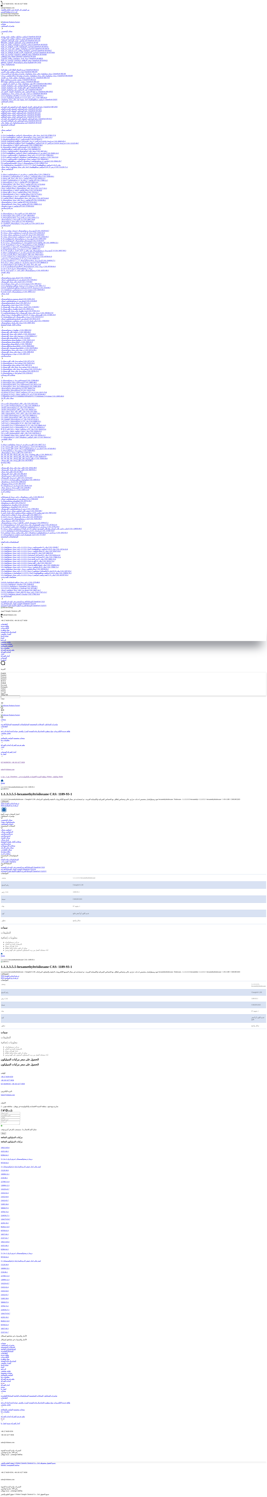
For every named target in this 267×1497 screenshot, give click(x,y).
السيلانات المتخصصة (8, 125)
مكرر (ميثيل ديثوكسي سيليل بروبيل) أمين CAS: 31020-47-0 (21, 431)
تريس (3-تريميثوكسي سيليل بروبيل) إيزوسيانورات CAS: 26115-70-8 (24, 392)
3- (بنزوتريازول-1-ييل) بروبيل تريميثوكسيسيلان (17, 268)
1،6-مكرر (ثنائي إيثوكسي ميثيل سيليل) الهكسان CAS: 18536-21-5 (23, 435)
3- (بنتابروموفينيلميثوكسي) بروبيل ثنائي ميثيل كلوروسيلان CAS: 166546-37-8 (27, 313)
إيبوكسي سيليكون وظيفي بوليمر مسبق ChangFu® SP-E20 (21, 37)
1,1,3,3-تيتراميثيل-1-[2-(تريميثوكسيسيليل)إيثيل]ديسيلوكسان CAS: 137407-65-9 (27, 531)
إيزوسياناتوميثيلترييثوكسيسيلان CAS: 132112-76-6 (18, 390)
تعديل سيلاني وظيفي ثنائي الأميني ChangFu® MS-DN (19, 72)
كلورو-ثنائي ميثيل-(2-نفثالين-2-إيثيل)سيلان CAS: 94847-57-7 (21, 515)
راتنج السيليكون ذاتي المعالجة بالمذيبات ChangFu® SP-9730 (21, 121)
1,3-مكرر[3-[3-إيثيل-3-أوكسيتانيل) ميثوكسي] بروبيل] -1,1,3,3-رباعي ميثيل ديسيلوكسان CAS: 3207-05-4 (36, 571)
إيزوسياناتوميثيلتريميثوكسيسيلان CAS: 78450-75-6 (18, 388)
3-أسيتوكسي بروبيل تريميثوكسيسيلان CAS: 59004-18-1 (20, 196)
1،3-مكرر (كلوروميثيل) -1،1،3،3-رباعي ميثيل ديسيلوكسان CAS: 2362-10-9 (26, 563)
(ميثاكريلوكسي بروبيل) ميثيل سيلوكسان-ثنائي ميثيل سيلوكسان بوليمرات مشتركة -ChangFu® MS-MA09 (37, 76)
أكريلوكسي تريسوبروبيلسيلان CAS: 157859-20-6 (17, 206)
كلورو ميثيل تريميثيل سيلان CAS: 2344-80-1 (16, 487)
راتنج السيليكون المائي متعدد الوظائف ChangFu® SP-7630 (21, 117)
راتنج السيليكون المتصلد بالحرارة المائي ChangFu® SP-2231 (21, 109)
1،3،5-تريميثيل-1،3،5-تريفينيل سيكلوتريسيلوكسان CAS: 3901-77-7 (23, 286)
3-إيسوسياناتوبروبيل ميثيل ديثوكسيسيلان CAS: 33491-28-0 (21, 386)
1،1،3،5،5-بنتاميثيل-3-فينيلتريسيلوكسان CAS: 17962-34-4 (20, 594)
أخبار (2, 654)
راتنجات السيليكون (7, 101)
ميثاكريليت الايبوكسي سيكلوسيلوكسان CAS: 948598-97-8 (20, 149)
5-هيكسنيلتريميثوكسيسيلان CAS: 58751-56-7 (16, 501)
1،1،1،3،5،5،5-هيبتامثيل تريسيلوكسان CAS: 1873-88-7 (19, 588)
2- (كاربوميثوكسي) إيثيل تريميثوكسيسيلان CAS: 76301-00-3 (21, 519)
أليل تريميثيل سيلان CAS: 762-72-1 (13, 521)
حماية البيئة (5, 636)
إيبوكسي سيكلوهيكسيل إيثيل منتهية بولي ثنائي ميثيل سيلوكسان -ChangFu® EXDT (29, 99)
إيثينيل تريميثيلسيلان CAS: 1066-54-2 (13, 482)
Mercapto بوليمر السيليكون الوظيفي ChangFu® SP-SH (19, 42)
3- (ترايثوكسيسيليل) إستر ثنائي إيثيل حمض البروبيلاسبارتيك (21, 264)
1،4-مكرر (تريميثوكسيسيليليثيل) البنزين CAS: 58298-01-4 (20, 405)
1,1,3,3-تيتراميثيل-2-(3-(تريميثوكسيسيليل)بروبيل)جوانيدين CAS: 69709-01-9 (26, 256)
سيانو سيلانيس (6, 356)
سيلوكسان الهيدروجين (8, 577)
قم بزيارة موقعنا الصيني (9, 12)
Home (3, 783)
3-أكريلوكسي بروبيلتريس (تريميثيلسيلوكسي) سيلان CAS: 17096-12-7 (24, 180)
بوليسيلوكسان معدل (8, 64)
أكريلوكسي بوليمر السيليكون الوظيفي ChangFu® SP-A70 (20, 40)
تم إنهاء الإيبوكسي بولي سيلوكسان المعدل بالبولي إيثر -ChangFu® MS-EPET (27, 91)
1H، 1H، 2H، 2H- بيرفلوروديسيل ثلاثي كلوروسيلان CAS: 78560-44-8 (24, 458)
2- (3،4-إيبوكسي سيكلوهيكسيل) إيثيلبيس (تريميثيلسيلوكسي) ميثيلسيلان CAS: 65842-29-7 (31, 161)
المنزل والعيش (6, 634)
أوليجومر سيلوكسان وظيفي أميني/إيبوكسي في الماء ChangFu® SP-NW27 (26, 50)
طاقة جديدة (5, 626)
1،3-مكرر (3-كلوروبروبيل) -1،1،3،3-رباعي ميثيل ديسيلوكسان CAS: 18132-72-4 (27, 561)
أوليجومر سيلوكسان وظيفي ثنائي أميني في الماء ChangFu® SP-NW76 (25, 48)
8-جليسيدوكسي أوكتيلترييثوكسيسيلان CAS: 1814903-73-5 (20, 147)
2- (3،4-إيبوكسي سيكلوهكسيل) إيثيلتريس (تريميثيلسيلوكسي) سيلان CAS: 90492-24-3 (30, 153)
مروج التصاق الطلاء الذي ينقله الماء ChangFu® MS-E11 (20, 70)
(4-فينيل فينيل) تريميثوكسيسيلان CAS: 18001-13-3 (18, 292)
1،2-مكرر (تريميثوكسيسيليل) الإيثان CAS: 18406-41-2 (19, 415)
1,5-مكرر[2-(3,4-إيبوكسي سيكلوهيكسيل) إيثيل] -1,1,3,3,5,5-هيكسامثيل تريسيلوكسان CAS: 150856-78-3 (36, 573)
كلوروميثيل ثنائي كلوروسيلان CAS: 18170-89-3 (17, 460)
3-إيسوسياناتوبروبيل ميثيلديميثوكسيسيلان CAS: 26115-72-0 (21, 384)
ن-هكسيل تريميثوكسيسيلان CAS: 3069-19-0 (16, 330)
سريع (2, 1383)
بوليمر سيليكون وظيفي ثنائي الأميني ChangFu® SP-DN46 (20, 38)
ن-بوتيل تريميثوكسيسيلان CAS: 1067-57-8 (15, 354)
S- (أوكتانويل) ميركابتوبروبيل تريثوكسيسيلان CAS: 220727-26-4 (22, 223)
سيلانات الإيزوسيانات (8, 375)
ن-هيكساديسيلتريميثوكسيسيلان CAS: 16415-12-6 (18, 340)
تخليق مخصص (6, 642)
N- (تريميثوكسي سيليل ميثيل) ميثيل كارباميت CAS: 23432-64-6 (22, 235)
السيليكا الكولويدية (7, 1351)
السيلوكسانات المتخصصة (9, 536)
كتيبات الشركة (6, 652)
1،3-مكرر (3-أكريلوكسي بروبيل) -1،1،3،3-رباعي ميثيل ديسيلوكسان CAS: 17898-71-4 (29, 567)
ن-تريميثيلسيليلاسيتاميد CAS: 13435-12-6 (15, 489)
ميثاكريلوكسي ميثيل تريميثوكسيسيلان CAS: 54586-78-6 (20, 186)
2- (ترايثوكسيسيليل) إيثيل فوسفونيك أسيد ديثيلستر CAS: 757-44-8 (23, 534)
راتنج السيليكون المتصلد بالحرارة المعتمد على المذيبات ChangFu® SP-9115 (26, 119)
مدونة (3, 1387)
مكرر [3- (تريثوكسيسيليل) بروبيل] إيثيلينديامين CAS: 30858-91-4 (22, 427)
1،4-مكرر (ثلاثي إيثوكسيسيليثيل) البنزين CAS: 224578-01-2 (21, 433)
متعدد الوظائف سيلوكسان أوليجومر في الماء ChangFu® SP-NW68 (24, 54)
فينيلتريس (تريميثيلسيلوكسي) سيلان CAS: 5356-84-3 (19, 280)
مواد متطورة (5, 630)
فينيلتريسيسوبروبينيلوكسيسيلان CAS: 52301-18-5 (18, 299)
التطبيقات (4, 624)
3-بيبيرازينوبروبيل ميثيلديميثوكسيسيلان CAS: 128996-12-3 (20, 248)
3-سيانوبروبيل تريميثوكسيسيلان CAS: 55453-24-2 (18, 363)
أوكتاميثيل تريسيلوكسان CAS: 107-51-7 (14, 507)
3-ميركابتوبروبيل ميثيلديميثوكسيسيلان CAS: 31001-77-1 (20, 217)
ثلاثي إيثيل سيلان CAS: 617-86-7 (12, 472)
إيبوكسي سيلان (6, 130)
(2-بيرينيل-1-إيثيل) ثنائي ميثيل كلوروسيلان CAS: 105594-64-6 (21, 517)
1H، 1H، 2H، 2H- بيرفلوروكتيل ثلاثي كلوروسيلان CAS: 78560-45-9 (23, 456)
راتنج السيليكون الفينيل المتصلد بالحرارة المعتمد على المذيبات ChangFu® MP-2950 (29, 107)
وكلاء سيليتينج (5, 462)
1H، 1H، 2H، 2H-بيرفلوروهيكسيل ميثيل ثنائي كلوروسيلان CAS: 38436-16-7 (26, 454)
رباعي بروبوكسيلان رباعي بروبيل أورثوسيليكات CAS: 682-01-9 (22, 497)
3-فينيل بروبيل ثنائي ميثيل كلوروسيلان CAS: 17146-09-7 (20, 307)
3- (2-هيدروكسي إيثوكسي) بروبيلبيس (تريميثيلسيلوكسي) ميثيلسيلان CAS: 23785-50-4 (30, 527)
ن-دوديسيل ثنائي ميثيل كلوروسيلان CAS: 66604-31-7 (19, 336)
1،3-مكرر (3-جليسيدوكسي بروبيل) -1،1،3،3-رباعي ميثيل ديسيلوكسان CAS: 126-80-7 (30, 547)
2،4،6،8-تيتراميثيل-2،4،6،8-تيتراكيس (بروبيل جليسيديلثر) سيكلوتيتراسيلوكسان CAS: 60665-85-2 (33, 141)
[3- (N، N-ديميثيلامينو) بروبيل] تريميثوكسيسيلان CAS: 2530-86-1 (23, 244)
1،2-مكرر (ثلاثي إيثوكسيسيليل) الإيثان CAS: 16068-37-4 (19, 417)
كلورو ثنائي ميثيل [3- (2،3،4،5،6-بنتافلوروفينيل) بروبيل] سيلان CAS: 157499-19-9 (28, 315)
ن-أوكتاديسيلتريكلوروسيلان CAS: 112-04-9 (15, 338)
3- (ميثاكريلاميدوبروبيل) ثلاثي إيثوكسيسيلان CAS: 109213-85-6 (22, 254)
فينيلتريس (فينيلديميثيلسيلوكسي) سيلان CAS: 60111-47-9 (20, 319)
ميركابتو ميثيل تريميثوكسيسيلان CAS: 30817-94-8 (18, 219)
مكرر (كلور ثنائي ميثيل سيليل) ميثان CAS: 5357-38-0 (19, 411)
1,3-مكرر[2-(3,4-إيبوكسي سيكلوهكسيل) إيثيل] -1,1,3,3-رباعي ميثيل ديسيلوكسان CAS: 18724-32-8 (34, 549)
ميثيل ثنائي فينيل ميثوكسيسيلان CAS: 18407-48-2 (18, 323)
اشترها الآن (5, 801)
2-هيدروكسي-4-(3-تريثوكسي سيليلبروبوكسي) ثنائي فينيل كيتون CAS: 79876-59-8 (28, 513)
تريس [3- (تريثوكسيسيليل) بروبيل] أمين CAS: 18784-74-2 (20, 258)
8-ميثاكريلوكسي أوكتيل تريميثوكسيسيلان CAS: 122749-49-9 (21, 190)
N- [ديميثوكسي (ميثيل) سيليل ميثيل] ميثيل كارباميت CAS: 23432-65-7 (25, 237)
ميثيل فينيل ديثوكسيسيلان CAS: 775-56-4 (15, 305)
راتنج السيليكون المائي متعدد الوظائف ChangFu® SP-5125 (21, 113)
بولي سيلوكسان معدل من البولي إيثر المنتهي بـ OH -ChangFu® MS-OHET (26, 84)
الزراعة (3, 640)
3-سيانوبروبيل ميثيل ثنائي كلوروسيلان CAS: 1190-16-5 (19, 367)
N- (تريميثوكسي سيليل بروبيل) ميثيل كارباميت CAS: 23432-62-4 (23, 233)
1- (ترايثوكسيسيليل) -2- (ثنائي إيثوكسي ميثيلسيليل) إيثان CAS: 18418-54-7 (26, 437)
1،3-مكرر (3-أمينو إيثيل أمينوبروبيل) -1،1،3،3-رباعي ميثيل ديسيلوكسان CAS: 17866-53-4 (31, 557)
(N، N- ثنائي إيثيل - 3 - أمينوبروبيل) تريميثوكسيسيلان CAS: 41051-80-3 (25, 270)
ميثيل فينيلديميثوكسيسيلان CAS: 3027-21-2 (16, 303)
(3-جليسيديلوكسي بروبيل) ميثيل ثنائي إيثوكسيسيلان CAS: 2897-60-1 (24, 151)
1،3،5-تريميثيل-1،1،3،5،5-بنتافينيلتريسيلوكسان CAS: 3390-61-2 (22, 95)
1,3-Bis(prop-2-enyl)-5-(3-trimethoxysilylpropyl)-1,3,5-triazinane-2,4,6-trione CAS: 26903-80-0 (32, 396)
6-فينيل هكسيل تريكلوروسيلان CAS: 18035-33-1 (17, 309)
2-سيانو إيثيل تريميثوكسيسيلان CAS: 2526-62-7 (17, 373)
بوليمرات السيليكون (7, 26)
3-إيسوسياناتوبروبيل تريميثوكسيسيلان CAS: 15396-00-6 (20, 380)
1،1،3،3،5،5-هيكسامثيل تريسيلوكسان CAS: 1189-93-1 (19, 586)
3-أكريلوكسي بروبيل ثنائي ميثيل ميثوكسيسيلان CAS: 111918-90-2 (23, 200)
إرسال (3, 1133)
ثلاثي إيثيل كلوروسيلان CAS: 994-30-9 (14, 474)
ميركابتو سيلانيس (7, 208)
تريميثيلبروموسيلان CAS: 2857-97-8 (13, 484)
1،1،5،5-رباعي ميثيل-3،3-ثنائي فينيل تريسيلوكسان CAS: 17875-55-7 (24, 592)
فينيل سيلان (5, 293)
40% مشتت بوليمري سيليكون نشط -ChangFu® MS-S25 (20, 82)
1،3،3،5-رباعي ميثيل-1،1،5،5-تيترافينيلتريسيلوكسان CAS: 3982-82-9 (24, 97)
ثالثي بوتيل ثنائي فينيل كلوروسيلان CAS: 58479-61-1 (19, 470)
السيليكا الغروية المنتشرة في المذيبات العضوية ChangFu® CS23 (23, 601)
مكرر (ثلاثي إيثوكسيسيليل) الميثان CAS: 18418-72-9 (18, 409)
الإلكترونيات (5, 628)
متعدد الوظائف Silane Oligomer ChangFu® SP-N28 (18, 56)
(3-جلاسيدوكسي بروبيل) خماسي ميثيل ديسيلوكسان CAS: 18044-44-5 (24, 159)
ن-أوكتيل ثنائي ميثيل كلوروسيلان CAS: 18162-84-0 (18, 334)
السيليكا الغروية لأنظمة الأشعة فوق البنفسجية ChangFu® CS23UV (24, 605)
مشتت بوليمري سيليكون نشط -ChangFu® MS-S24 (18, 80)
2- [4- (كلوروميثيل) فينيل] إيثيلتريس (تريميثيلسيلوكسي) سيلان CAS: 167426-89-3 (28, 448)
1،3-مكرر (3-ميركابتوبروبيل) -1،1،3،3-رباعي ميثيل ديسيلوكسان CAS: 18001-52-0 (28, 559)
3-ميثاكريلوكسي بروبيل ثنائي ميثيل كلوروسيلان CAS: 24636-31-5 (23, 178)
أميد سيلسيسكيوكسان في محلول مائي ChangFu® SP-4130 (21, 123)
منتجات (3, 24)
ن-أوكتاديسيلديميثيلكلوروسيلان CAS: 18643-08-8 (17, 346)
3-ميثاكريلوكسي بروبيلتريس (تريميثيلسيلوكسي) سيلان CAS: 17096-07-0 (25, 174)
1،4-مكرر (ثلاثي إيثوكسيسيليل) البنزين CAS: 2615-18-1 (19, 403)
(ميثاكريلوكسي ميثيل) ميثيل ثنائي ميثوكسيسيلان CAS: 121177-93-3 (24, 188)
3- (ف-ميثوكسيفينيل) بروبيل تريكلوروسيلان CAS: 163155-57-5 (22, 317)
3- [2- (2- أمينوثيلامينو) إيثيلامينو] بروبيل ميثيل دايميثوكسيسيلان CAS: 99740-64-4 (28, 266)
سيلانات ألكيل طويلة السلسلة (11, 325)
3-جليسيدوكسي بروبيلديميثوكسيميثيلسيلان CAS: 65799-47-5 (21, 139)
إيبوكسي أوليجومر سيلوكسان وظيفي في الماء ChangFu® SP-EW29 (24, 44)
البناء (2, 638)
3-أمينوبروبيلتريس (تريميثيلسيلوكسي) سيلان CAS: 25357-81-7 (22, 252)
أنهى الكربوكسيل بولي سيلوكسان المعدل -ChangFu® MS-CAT (22, 87)
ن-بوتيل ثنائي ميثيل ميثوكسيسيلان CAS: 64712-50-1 (19, 350)
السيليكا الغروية (6, 596)
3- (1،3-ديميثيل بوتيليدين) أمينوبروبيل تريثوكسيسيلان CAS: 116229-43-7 (25, 231)
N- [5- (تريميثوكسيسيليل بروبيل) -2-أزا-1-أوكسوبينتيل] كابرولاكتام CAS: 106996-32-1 (29, 243)
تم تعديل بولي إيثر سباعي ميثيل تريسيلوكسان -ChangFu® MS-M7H (24, 93)
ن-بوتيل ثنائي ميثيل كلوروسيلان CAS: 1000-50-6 (17, 352)
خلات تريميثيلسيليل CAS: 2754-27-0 (13, 503)
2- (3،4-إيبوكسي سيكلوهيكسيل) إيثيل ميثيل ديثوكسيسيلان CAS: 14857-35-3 (26, 137)
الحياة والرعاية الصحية (8, 632)
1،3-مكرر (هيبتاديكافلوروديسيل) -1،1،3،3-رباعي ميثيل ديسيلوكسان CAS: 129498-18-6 (30, 565)
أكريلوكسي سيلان (7, 169)
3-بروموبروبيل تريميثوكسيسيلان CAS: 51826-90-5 (18, 450)
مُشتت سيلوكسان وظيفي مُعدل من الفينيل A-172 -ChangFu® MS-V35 (25, 78)
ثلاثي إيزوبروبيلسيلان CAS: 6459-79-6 (13, 476)
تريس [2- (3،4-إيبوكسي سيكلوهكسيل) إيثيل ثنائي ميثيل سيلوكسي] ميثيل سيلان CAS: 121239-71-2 (34, 167)
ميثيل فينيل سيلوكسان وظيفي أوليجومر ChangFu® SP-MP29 (22, 58)
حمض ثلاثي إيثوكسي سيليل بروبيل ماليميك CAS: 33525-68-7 (21, 511)
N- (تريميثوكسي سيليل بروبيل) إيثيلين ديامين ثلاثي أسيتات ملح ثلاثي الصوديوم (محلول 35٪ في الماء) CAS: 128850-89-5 (41, 529)
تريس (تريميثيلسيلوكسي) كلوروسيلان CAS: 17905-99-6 (20, 509)
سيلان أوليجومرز (6, 31)
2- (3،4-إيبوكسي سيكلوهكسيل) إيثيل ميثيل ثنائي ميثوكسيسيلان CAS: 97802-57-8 (28, 135)
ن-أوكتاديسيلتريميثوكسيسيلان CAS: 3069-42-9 (17, 342)
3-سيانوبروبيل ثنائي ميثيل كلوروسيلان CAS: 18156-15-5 (20, 371)
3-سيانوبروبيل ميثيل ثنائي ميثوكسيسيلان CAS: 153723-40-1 (21, 369)
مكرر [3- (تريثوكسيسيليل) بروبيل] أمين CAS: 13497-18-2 (20, 423)
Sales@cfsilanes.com (8, 1095)
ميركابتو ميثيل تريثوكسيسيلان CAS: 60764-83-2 (17, 221)
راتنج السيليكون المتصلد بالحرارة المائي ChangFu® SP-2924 (21, 111)
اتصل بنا (3, 660)
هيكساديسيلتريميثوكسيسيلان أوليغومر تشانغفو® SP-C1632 (21, 62)
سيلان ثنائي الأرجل (7, 398)
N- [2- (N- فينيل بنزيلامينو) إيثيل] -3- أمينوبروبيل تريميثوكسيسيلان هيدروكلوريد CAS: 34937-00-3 (33, 250)
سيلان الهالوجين (6, 439)
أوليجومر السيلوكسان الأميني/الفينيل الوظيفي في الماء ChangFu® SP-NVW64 (28, 52)
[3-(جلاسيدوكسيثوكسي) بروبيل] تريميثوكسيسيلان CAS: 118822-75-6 (24, 163)
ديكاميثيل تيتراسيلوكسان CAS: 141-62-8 (14, 505)
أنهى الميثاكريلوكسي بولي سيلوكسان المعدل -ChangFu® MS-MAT (24, 85)
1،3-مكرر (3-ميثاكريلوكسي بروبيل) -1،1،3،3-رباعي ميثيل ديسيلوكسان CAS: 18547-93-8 (30, 551)
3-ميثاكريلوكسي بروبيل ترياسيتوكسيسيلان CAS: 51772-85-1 (21, 194)
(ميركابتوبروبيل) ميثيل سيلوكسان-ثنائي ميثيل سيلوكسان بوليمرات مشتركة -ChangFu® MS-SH (33, 74)
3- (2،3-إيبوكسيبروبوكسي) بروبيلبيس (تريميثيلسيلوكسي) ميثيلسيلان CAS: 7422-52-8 (29, 157)
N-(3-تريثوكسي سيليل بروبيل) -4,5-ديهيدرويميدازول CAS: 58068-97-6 (24, 262)
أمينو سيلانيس (5, 225)
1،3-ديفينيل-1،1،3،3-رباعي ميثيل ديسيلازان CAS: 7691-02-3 (21, 284)
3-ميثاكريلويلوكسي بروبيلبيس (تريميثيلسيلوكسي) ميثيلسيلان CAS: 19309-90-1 (27, 176)
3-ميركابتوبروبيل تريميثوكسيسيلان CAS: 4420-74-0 (18, 213)
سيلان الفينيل (5, 272)
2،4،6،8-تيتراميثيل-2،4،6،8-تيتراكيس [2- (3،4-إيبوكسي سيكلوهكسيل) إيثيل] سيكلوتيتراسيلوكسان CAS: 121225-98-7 (40, 143)
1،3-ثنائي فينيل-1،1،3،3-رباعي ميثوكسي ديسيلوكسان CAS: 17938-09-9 (25, 321)
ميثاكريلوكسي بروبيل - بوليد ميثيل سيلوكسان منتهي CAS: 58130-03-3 (24, 569)
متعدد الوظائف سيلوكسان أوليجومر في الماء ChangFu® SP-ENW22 (24, 60)
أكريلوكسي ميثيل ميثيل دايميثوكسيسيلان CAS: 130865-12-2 (21, 204)
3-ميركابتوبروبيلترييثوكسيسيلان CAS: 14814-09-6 (18, 215)
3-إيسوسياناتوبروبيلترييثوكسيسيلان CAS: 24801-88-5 (19, 382)
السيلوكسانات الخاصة (8, 1349)
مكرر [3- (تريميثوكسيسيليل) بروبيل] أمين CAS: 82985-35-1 (21, 421)
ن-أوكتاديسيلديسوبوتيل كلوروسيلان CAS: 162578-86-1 (19, 348)
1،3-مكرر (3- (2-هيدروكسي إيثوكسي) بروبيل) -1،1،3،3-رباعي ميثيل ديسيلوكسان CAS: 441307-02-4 (34, 575)
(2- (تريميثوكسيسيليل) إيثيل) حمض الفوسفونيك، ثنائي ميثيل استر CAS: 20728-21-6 (29, 525)
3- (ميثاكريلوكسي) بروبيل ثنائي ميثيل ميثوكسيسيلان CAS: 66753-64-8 (25, 198)
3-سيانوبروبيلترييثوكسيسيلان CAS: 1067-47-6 (16, 365)
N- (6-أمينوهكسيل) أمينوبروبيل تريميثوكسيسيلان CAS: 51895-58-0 (23, 239)
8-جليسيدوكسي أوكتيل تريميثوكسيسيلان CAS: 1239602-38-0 (21, 145)
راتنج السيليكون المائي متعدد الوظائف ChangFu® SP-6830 (21, 115)
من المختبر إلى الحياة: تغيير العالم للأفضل (15, 10)
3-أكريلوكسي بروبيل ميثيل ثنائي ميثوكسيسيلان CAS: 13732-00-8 (23, 184)
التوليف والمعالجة (7, 646)
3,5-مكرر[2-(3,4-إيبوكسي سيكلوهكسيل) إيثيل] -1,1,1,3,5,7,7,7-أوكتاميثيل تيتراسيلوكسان (31, 165)
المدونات (4, 658)
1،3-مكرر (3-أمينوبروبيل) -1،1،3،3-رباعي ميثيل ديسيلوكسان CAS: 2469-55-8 (27, 553)
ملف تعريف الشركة (7, 650)
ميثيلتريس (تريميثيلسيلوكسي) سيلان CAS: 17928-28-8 (19, 499)
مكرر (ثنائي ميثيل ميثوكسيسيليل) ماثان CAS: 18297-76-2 (20, 413)
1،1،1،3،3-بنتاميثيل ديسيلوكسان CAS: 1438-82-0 (17, 584)
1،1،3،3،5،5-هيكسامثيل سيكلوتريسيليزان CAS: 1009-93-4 (20, 480)
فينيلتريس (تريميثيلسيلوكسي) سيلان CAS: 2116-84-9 (19, 301)
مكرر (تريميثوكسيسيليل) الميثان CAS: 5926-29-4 (17, 407)
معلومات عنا (5, 648)
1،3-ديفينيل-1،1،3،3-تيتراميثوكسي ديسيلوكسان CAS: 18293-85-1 (23, 290)
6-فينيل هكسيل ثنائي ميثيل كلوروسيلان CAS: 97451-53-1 (20, 311)
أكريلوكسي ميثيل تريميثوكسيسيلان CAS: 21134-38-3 (19, 202)
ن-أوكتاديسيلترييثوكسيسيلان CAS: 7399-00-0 (16, 344)
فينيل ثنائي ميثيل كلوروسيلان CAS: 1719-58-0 (16, 282)
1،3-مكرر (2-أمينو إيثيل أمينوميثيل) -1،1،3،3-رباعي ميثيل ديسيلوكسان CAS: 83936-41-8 (30, 555)
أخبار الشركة (5, 656)
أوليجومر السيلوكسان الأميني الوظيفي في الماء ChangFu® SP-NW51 (24, 46)
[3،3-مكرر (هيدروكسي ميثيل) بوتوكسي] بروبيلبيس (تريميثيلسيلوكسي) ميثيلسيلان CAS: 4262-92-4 (34, 533)
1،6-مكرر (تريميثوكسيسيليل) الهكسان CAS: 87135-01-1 (20, 419)
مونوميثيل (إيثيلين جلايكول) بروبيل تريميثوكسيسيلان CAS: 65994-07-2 (24, 523)
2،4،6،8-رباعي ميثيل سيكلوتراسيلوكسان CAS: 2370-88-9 (20, 582)
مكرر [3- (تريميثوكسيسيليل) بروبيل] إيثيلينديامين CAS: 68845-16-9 (23, 425)
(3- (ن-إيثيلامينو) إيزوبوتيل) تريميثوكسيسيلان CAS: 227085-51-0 (22, 246)
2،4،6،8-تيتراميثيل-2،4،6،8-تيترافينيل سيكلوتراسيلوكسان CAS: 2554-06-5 (25, 288)
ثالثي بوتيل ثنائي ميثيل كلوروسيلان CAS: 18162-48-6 (19, 468)
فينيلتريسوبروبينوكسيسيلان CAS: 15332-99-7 (16, 278)
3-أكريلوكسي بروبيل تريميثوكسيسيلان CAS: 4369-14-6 (19, 182)
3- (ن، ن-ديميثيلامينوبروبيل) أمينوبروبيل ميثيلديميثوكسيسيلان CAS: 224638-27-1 (28, 260)
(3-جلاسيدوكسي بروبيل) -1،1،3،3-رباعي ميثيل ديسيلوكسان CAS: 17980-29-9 (27, 155)
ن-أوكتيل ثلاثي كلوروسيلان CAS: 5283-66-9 (16, 332)
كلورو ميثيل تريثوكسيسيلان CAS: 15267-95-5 (16, 452)
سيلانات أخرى (5, 491)
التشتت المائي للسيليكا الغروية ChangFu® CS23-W (18, 603)
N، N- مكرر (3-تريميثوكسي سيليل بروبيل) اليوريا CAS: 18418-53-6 (23, 429)
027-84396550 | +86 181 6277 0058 (13, 1084)
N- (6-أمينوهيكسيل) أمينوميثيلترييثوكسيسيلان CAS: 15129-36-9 (22, 241)
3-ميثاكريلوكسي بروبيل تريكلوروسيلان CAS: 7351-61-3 (19, 192)
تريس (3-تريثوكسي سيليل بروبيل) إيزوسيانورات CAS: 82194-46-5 (23, 394)
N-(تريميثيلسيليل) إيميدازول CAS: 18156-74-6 (16, 485)
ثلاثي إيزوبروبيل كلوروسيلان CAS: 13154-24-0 (16, 478)
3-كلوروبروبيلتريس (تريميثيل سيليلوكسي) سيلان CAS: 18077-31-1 (23, 444)
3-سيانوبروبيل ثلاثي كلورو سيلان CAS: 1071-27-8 (17, 361)
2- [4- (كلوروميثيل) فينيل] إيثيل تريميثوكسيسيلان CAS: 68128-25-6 (23, 446)
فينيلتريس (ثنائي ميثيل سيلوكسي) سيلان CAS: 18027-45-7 (21, 590)
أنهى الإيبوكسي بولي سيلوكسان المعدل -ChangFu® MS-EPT (21, 89)
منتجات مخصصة (6, 644)
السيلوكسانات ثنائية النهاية (10, 542)
